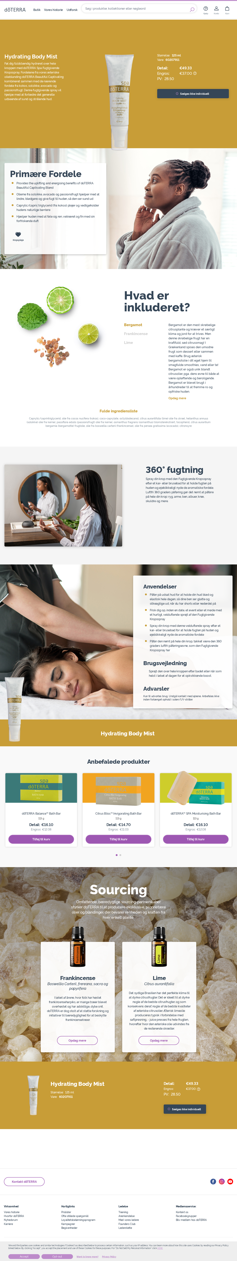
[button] (117, 855)
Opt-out (57, 1256)
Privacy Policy (109, 1256)
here (160, 1248)
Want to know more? (87, 1256)
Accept (24, 1256)
